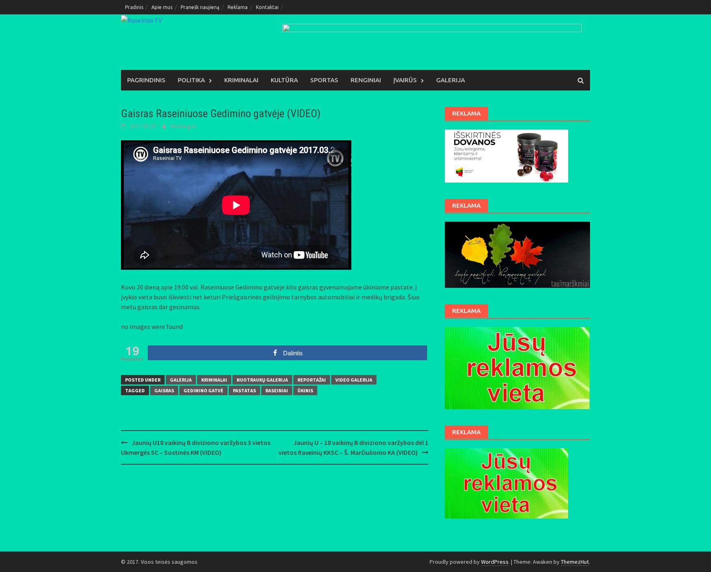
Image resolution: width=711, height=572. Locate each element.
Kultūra (284, 79)
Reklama (238, 7)
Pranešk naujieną (200, 7)
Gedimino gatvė (203, 390)
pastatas (244, 390)
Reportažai (311, 380)
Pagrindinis (146, 79)
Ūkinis (305, 390)
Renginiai (366, 79)
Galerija (450, 79)
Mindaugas (183, 126)
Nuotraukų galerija (262, 380)
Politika (191, 79)
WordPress (495, 561)
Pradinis (134, 7)
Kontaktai (267, 7)
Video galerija (353, 380)
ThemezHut (575, 561)
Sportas (324, 79)
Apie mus (161, 7)
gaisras (164, 390)
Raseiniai (276, 390)
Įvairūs (405, 79)
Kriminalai (241, 79)
